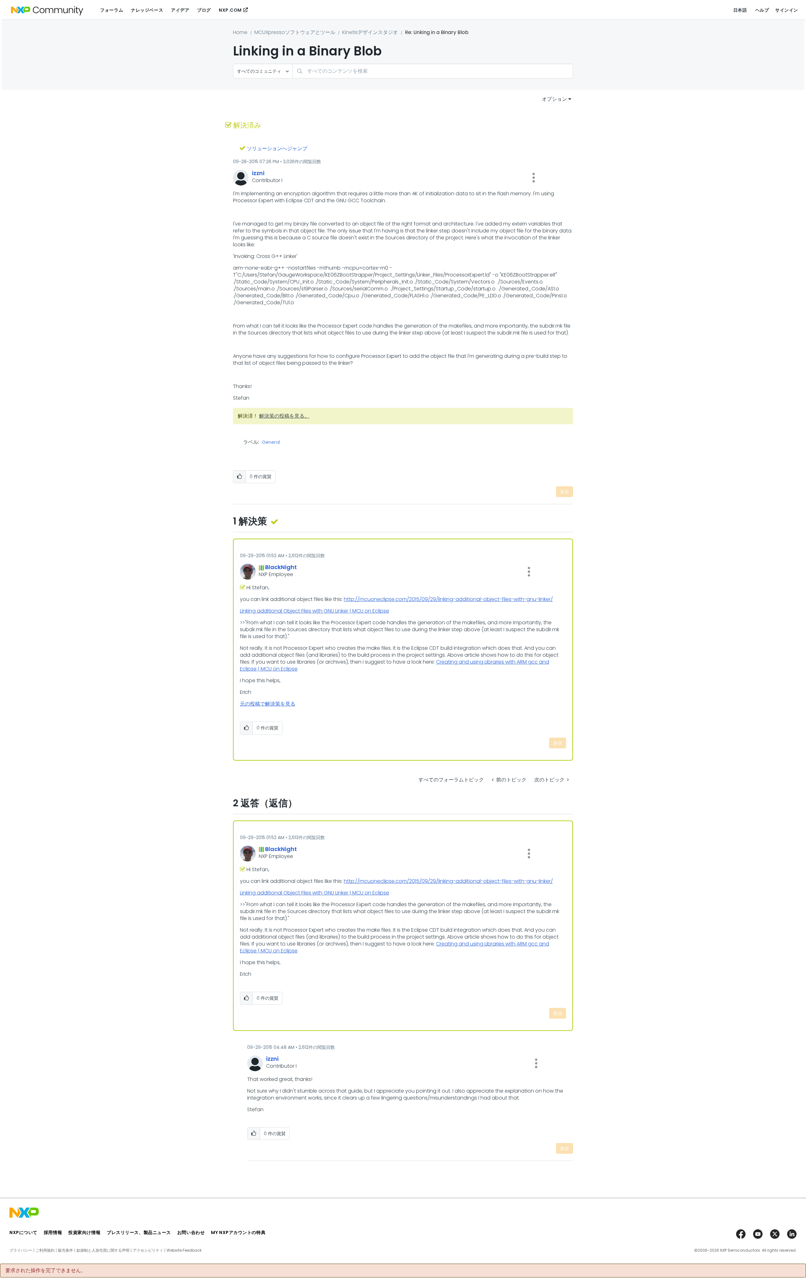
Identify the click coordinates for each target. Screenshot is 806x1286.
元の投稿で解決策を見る (267, 703)
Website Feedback (184, 1250)
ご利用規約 (45, 1250)
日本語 (740, 10)
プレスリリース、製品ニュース (139, 1232)
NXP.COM (230, 10)
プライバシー (20, 1250)
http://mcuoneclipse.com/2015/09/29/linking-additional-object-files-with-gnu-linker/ (448, 599)
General (271, 442)
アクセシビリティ (148, 1250)
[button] (534, 178)
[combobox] (432, 71)
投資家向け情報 (84, 1232)
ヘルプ (762, 10)
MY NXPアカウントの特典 (238, 1232)
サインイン (786, 10)
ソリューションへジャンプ (277, 148)
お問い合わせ (191, 1232)
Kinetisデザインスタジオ (370, 32)
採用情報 (53, 1232)
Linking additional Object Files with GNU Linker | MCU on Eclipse (314, 610)
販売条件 (65, 1250)
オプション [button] (554, 99)
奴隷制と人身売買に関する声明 (103, 1250)
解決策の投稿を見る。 (284, 416)
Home (240, 32)
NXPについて (23, 1232)
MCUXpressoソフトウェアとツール (294, 32)
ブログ (204, 10)
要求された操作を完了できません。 (45, 1270)
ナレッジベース (147, 10)
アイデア (180, 10)
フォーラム (111, 10)
